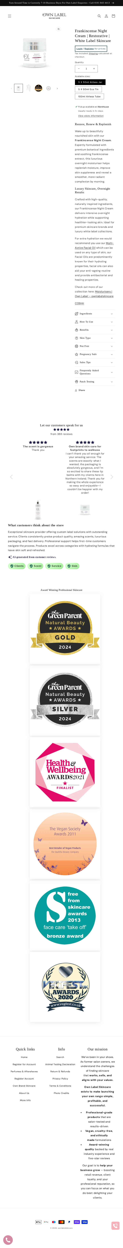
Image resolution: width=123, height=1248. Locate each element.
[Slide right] (57, 88)
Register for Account (24, 1064)
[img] (62, 429)
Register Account (24, 1078)
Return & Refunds (60, 1071)
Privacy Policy (60, 1078)
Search (60, 1057)
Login (80, 48)
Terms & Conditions (60, 1085)
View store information (90, 115)
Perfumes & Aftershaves (24, 1071)
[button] (9, 16)
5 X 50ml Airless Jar (90, 82)
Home (24, 1057)
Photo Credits (61, 1093)
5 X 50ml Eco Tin (88, 89)
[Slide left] (11, 88)
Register (89, 48)
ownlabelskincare (65, 1228)
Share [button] (82, 390)
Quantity (79, 62)
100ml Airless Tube (89, 96)
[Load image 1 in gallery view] (18, 88)
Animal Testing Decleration (60, 1064)
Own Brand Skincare (24, 1085)
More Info (25, 1100)
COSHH (79, 303)
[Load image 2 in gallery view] (28, 88)
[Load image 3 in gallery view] (38, 88)
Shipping (93, 53)
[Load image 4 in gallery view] (48, 88)
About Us (24, 1093)
